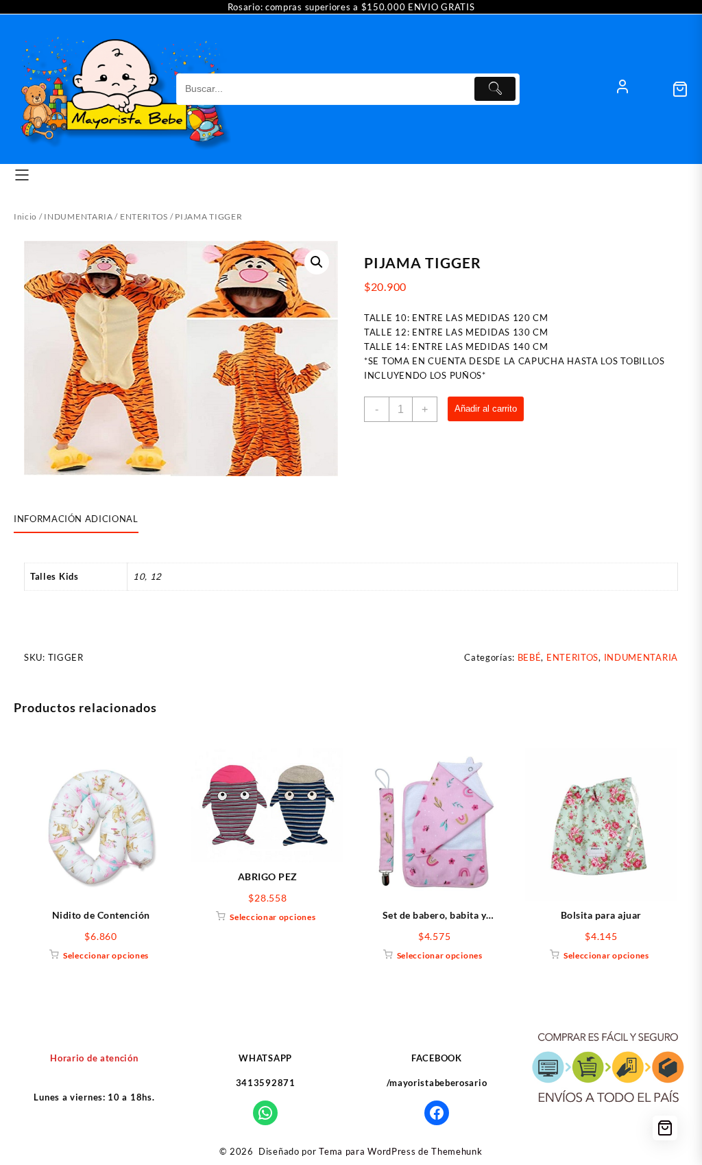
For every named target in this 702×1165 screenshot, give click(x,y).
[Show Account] (622, 89)
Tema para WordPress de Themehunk (400, 1151)
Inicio (25, 216)
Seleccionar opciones (106, 955)
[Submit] (495, 89)
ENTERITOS (144, 216)
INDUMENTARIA (78, 216)
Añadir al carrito (486, 408)
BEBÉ (530, 657)
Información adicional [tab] (76, 518)
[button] (316, 262)
